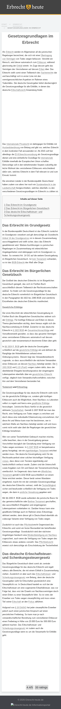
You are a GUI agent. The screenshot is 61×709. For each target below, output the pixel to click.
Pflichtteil (28, 524)
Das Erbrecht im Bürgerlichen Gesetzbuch (26, 208)
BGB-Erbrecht (18, 262)
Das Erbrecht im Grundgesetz (20, 204)
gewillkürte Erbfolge (40, 403)
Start (4, 24)
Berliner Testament (36, 501)
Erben (41, 69)
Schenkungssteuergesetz (13, 577)
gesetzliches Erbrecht (42, 374)
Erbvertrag (22, 387)
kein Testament (39, 259)
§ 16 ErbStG (20, 607)
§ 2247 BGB (32, 447)
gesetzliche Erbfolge (28, 350)
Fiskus (31, 601)
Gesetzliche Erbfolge (12, 307)
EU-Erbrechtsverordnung (26, 154)
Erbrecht (17, 24)
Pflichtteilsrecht (46, 542)
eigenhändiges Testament (37, 450)
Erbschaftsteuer (43, 574)
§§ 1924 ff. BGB (12, 346)
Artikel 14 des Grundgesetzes (15, 238)
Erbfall (19, 66)
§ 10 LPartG (21, 367)
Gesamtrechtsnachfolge (38, 330)
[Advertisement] (30, 117)
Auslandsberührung (11, 147)
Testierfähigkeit (49, 485)
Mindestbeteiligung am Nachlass (42, 535)
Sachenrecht (46, 72)
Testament (7, 387)
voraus (5, 461)
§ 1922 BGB (18, 330)
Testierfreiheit (17, 410)
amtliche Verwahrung (29, 492)
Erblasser (41, 62)
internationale (47, 158)
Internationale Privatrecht (18, 144)
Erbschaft (16, 601)
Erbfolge (9, 320)
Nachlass (32, 364)
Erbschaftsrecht (18, 90)
